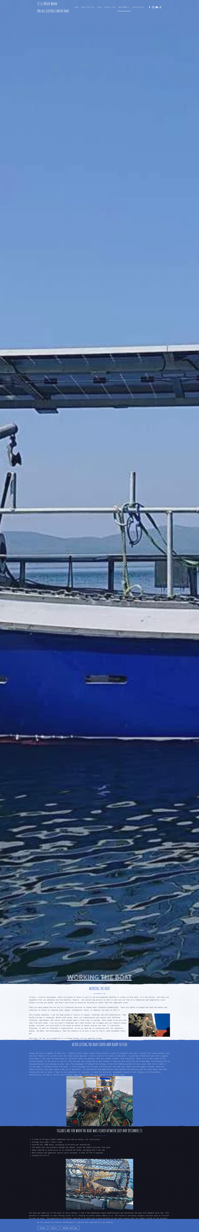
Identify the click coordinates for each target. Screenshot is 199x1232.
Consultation (138, 7)
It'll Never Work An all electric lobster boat (53, 7)
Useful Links (110, 7)
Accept (42, 1228)
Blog (99, 7)
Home (76, 7)
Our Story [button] (123, 7)
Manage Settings (70, 1228)
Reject (54, 1228)
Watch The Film (88, 7)
